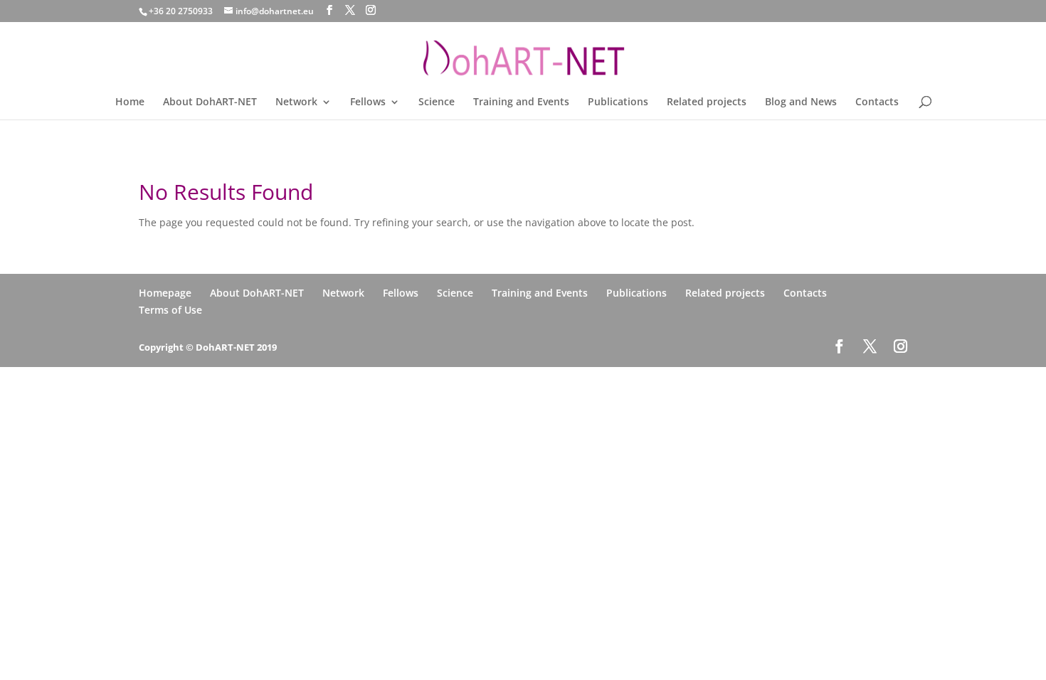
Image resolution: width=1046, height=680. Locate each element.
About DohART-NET (210, 102)
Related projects (706, 102)
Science (436, 102)
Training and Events (521, 102)
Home (129, 102)
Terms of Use (170, 310)
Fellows (368, 102)
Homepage (165, 292)
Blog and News (801, 102)
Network (296, 102)
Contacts (877, 102)
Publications (618, 102)
